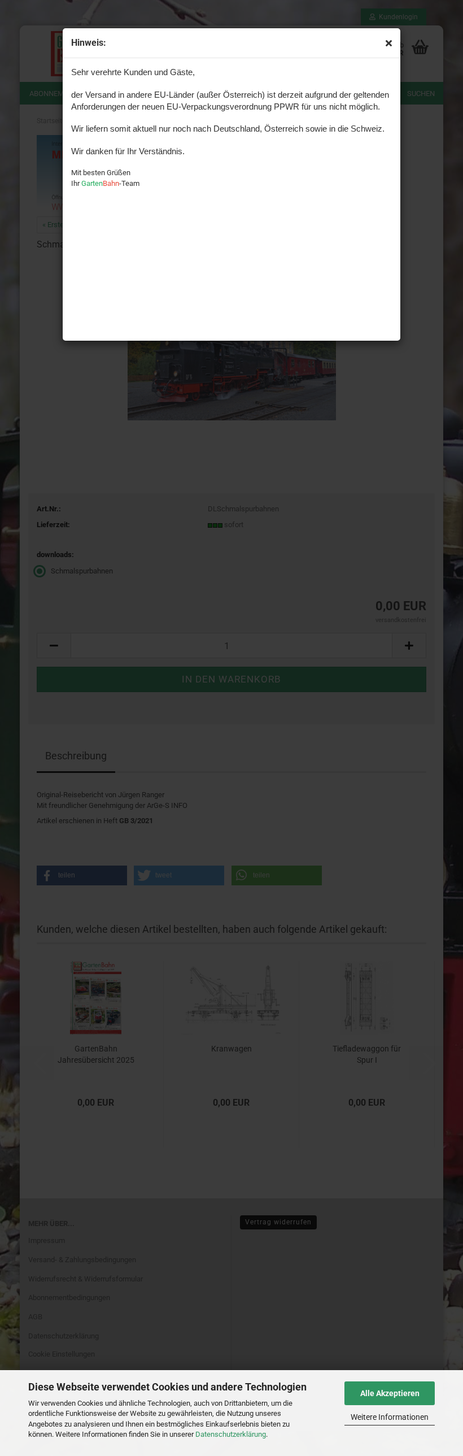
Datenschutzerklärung (230, 1434)
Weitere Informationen (390, 1417)
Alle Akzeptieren (390, 1393)
